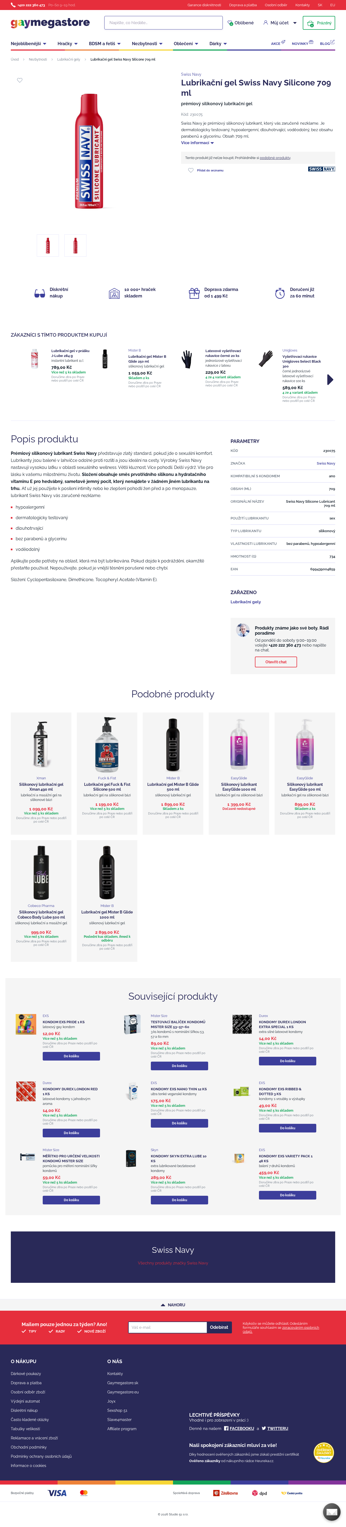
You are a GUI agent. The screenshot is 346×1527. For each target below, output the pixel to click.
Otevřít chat (276, 662)
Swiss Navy (191, 74)
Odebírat (219, 1327)
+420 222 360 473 (31, 5)
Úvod (15, 59)
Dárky (215, 43)
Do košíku (71, 1056)
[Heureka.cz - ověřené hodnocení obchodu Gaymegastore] (324, 1462)
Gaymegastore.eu (123, 1392)
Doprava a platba (243, 5)
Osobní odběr (276, 5)
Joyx (111, 1401)
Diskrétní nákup (24, 1410)
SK (320, 5)
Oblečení (183, 43)
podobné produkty (275, 158)
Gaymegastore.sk (122, 1383)
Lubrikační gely (68, 59)
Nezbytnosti (144, 43)
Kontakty (302, 5)
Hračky (65, 43)
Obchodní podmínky (29, 1447)
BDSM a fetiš (102, 43)
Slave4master (119, 1419)
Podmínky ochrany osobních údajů (41, 1456)
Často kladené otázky (30, 1419)
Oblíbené (242, 23)
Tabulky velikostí (25, 1429)
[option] (57, 365)
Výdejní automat (25, 1401)
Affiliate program (122, 1429)
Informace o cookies (28, 1465)
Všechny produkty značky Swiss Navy (173, 1263)
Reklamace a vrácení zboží (34, 1438)
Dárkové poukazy (26, 1374)
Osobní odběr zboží (28, 1392)
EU (332, 5)
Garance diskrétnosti (204, 5)
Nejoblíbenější (26, 43)
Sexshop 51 (117, 1410)
